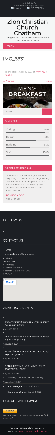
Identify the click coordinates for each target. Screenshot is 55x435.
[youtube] (30, 13)
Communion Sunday (17, 392)
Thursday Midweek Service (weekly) (25, 377)
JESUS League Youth (17, 386)
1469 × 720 (40, 72)
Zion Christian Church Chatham (32, 431)
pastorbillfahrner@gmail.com (29, 5)
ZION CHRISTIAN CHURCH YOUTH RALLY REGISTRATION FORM (25, 367)
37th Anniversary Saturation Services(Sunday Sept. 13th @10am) (27, 352)
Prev (45, 202)
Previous (8, 81)
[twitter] (36, 13)
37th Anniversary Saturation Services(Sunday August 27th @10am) (27, 323)
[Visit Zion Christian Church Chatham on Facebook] (8, 231)
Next (48, 81)
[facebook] (24, 13)
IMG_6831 (7, 75)
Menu (10, 45)
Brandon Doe (15, 195)
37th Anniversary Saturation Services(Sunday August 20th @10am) (27, 338)
